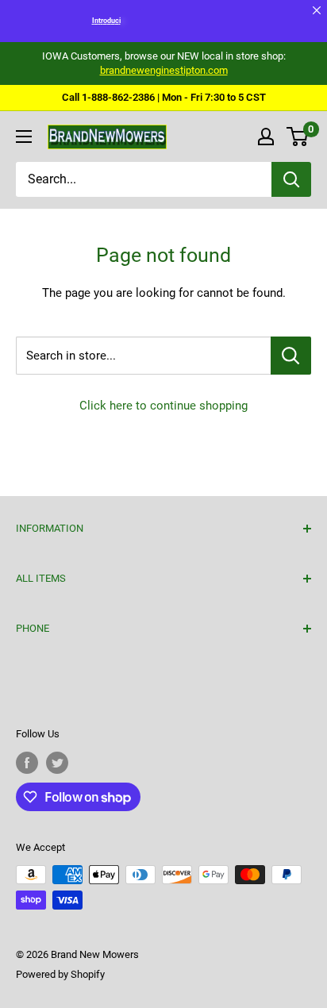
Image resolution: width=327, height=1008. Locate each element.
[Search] (291, 179)
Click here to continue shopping (163, 405)
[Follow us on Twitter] (57, 763)
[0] (298, 136)
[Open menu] (24, 136)
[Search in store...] (291, 356)
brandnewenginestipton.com (164, 70)
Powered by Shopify (60, 974)
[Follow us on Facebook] (27, 763)
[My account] (266, 136)
